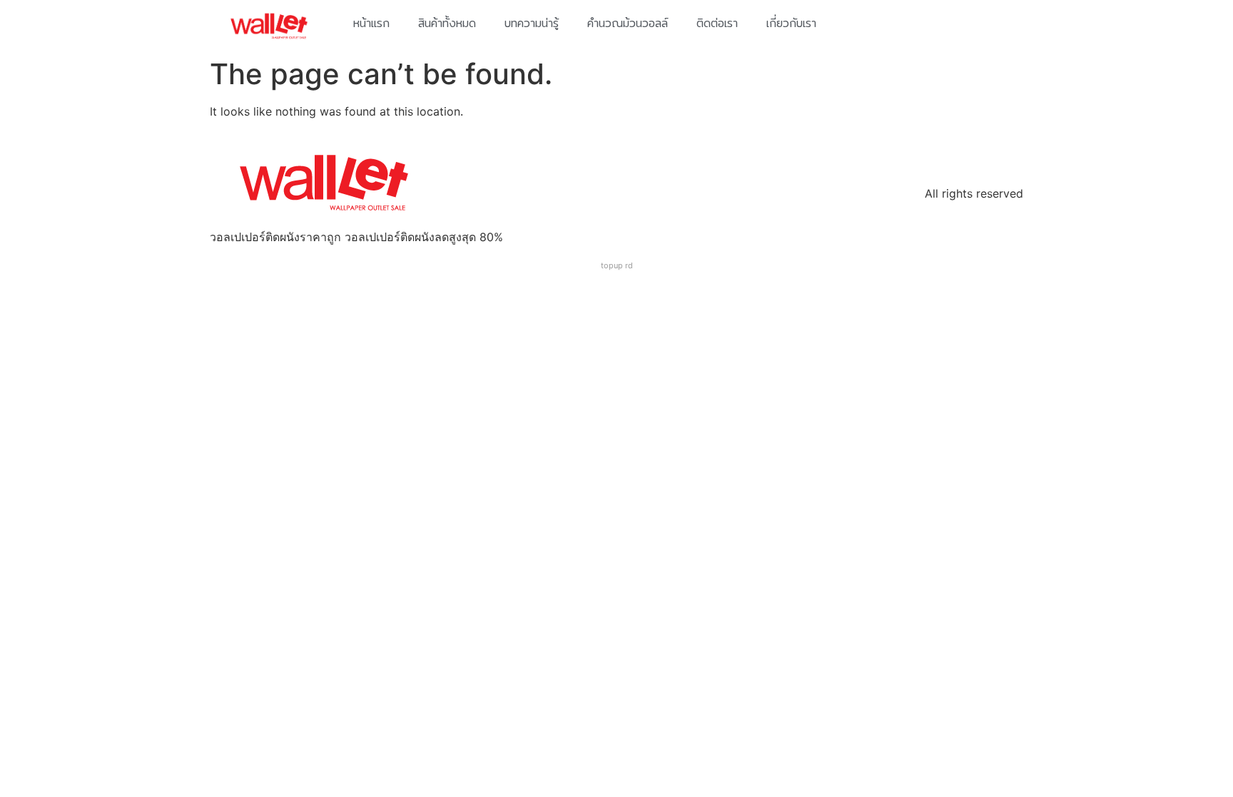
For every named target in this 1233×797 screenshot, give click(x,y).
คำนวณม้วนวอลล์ (627, 23)
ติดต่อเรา (717, 23)
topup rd (617, 265)
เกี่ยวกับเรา (791, 23)
